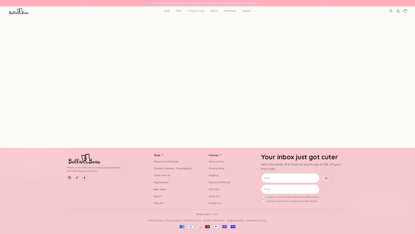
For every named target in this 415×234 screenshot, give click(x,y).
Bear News (160, 189)
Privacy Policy (216, 168)
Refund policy (156, 220)
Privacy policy (173, 220)
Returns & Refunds (219, 182)
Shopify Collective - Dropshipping (172, 168)
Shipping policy (235, 220)
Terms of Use (216, 161)
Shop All (158, 203)
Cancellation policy (256, 220)
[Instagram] (69, 177)
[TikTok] (77, 177)
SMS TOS (214, 189)
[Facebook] (84, 177)
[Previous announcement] (87, 3)
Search (158, 196)
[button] (391, 10)
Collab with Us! (162, 175)
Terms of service (192, 220)
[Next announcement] (328, 3)
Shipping (214, 175)
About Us (214, 196)
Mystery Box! (161, 182)
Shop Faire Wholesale (166, 161)
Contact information (214, 220)
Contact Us (215, 203)
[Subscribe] (326, 178)
